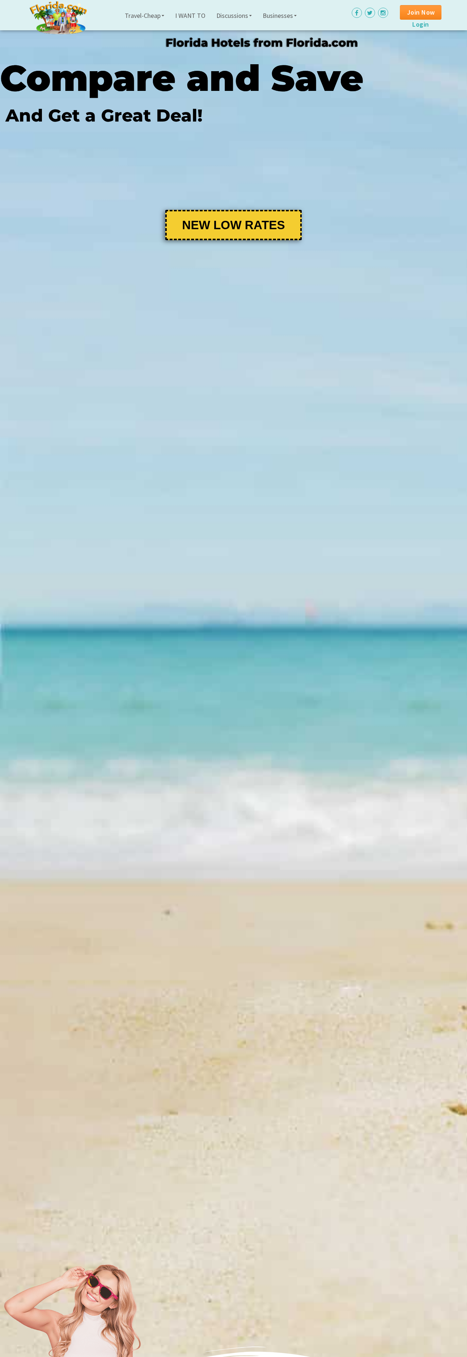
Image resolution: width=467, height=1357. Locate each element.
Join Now (421, 12)
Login (420, 24)
